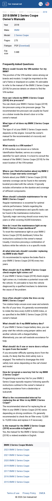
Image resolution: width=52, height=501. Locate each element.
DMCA (42, 493)
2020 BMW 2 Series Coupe (16, 460)
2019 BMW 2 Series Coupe (16, 466)
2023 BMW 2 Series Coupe (16, 449)
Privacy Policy (29, 493)
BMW (16, 30)
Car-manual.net (15, 4)
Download (24, 45)
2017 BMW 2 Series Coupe (16, 471)
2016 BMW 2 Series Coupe (16, 476)
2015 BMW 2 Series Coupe (16, 482)
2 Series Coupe (21, 35)
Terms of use (13, 493)
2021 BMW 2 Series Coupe (16, 455)
